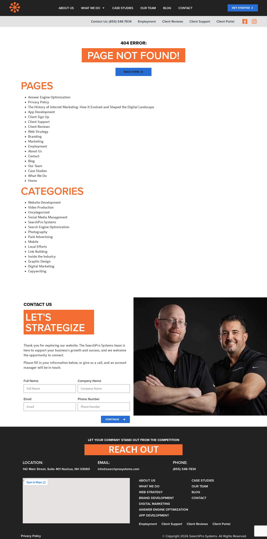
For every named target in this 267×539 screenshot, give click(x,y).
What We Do (90, 8)
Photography (37, 232)
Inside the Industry (42, 257)
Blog (167, 8)
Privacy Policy (38, 102)
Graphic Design (39, 261)
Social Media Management (47, 217)
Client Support (39, 122)
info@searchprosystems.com (118, 469)
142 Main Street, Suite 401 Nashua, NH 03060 (56, 469)
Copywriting (37, 271)
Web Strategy (38, 132)
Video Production (41, 207)
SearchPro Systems (42, 222)
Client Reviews (39, 127)
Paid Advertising (40, 237)
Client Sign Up (38, 117)
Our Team (148, 8)
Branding (35, 137)
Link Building (37, 252)
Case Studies (122, 8)
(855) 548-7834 (184, 469)
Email (27, 399)
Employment (37, 146)
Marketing (35, 141)
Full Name (31, 381)
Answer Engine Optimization (49, 97)
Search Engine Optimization (48, 227)
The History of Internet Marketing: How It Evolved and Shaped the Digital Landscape (91, 107)
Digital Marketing (41, 266)
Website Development (44, 203)
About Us (66, 8)
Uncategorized (39, 212)
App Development (41, 112)
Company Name (89, 381)
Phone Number (89, 399)
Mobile (33, 242)
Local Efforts (37, 247)
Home (32, 181)
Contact (185, 8)
